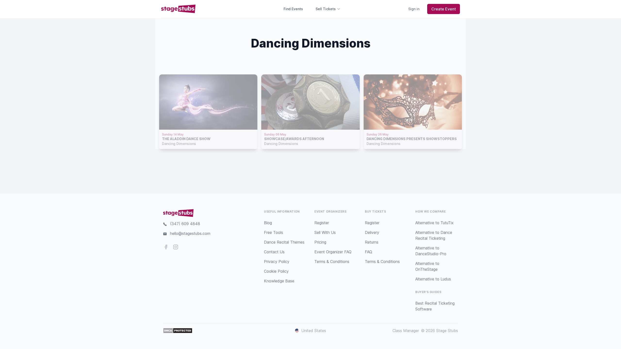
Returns (371, 242)
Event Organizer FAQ (332, 251)
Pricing (320, 242)
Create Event (443, 9)
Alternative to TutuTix (434, 222)
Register (321, 222)
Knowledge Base (279, 280)
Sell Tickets (326, 9)
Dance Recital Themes (284, 242)
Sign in (413, 9)
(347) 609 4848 (185, 223)
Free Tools (273, 232)
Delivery (372, 232)
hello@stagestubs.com (190, 233)
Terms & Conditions (331, 261)
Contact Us (274, 251)
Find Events (293, 9)
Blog (268, 222)
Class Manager (405, 330)
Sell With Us (325, 232)
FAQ (368, 251)
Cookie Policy (276, 271)
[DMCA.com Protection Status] (177, 330)
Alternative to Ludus (433, 279)
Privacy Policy (276, 261)
